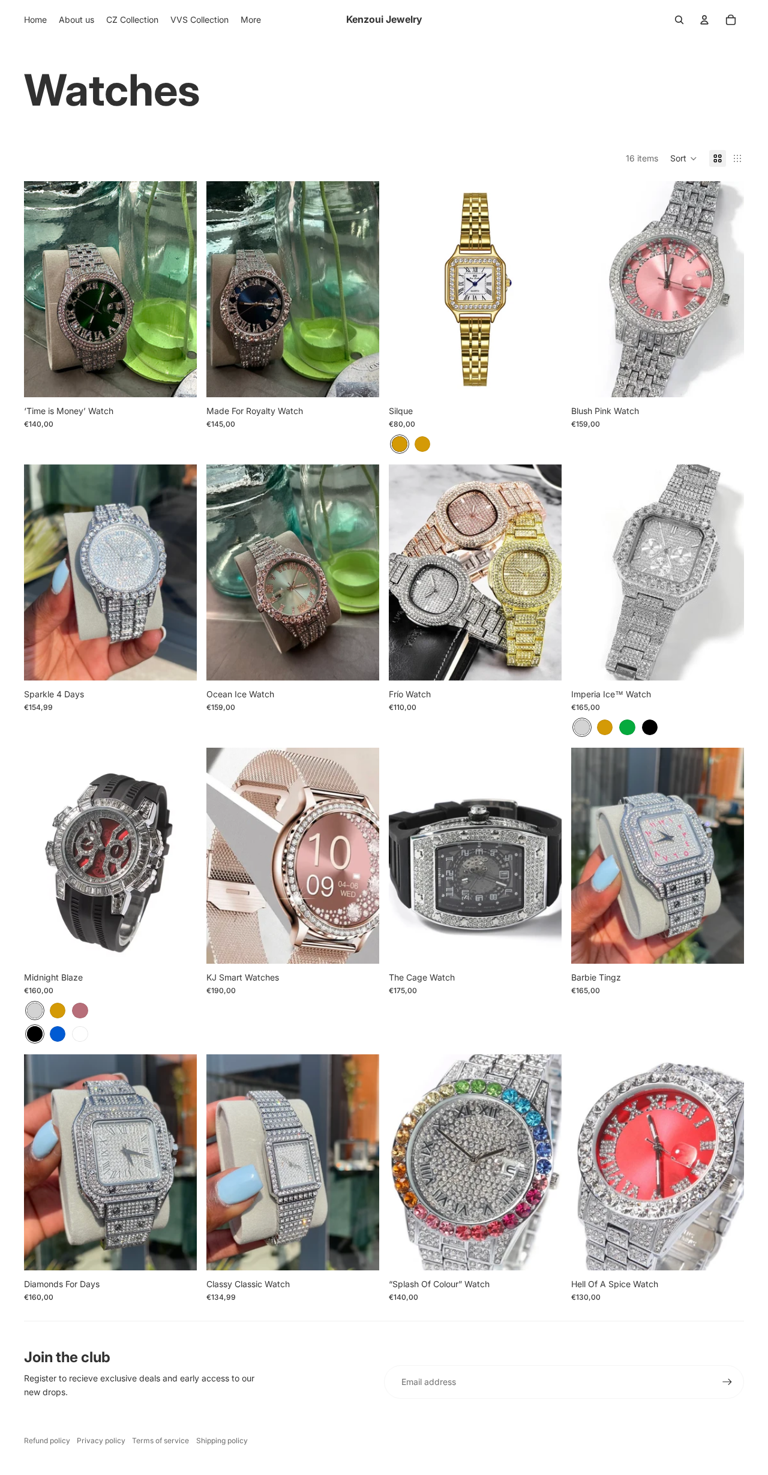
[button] (683, 158)
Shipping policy (222, 1440)
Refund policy (47, 1440)
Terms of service (160, 1440)
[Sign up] (727, 1382)
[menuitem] (35, 20)
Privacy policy (101, 1440)
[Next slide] (361, 289)
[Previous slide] (224, 289)
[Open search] (679, 20)
